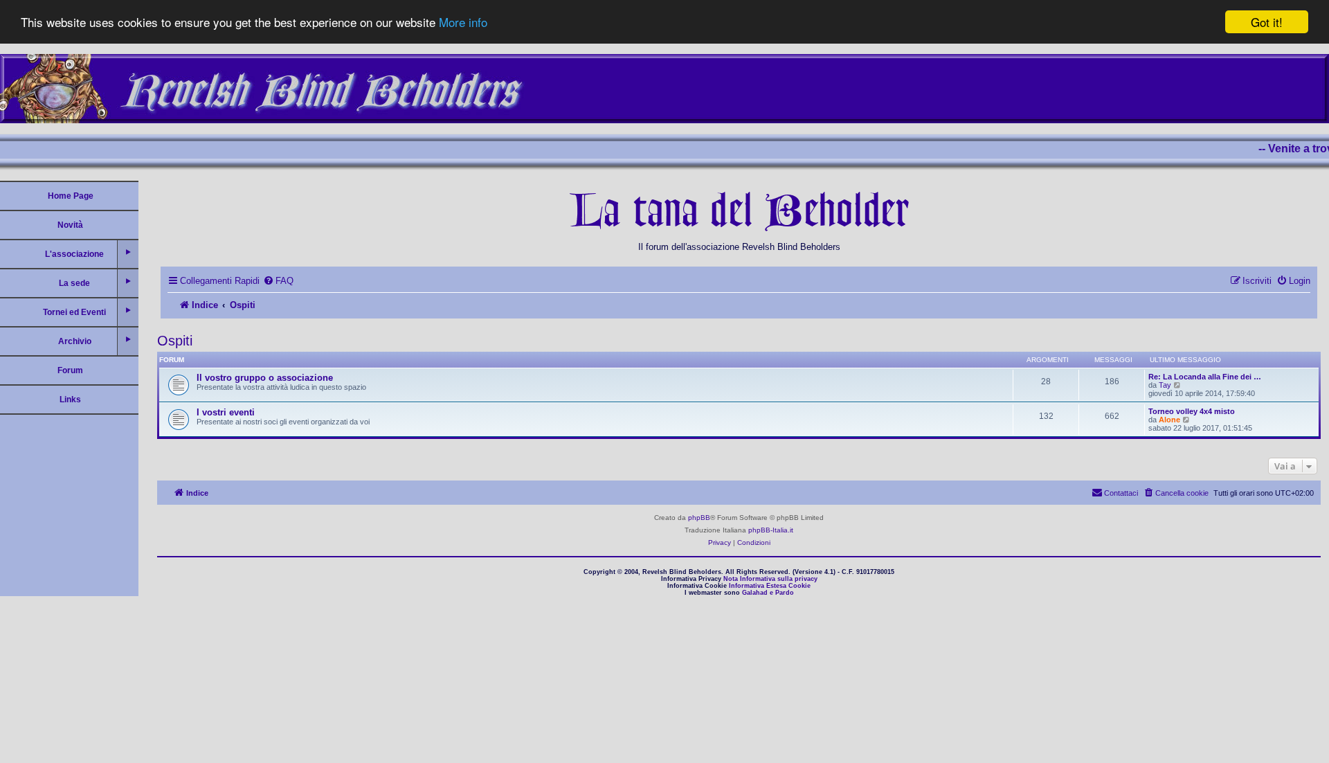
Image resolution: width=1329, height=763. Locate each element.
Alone (1169, 419)
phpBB (699, 517)
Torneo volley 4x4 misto (1191, 411)
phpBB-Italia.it (770, 530)
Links (70, 399)
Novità (70, 225)
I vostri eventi (226, 412)
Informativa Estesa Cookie (770, 585)
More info (463, 22)
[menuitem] (278, 281)
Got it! (1267, 21)
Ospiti (174, 340)
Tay (1165, 385)
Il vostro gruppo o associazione (265, 377)
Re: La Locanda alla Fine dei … (1204, 376)
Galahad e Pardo (768, 592)
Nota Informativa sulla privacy (770, 578)
